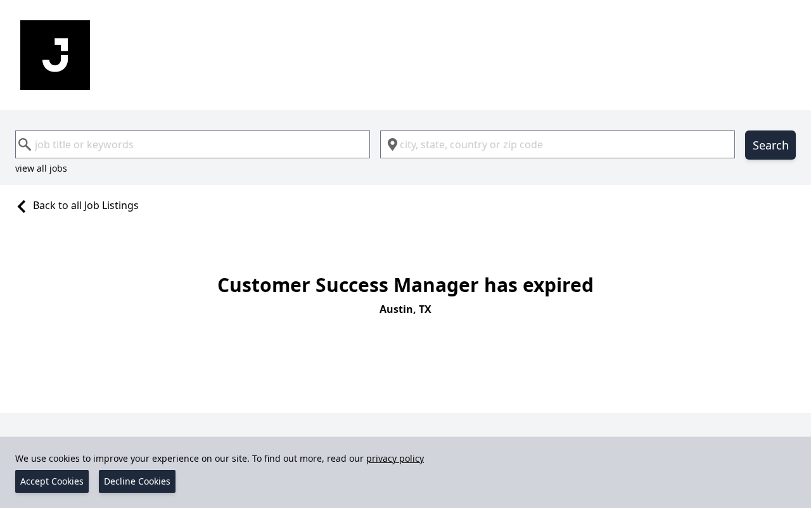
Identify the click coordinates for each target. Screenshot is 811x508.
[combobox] (192, 144)
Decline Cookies (137, 481)
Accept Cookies (52, 481)
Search (771, 145)
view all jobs (41, 168)
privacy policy (395, 458)
